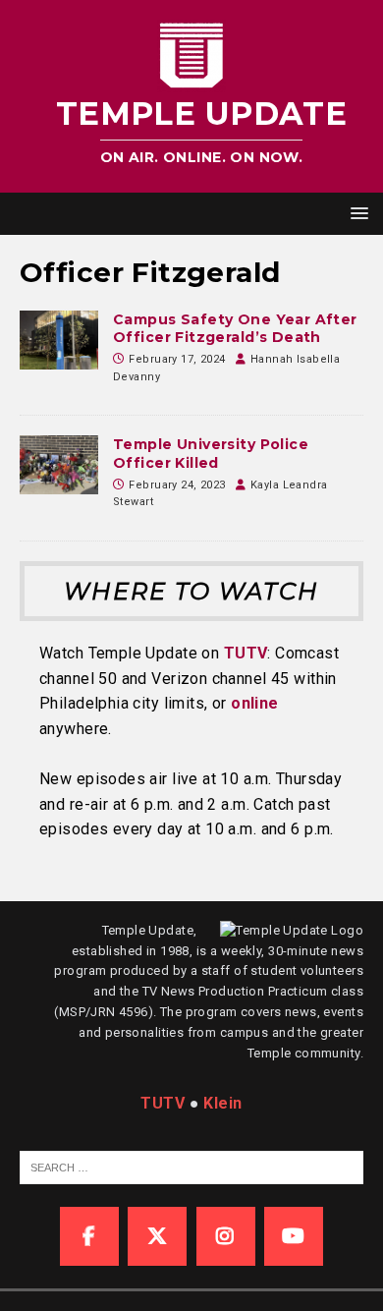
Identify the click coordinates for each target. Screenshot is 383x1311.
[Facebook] (89, 1236)
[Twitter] (157, 1236)
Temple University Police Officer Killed (210, 453)
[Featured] (59, 340)
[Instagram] (225, 1236)
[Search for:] (193, 1166)
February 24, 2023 (177, 485)
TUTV (246, 653)
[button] (356, 213)
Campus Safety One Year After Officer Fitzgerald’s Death (235, 328)
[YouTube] (293, 1236)
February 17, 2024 (177, 359)
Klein (222, 1103)
